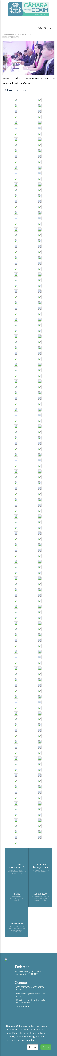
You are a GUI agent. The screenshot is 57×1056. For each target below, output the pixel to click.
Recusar (32, 1047)
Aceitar (45, 1047)
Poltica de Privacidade (23, 1033)
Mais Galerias (45, 28)
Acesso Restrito (23, 1006)
